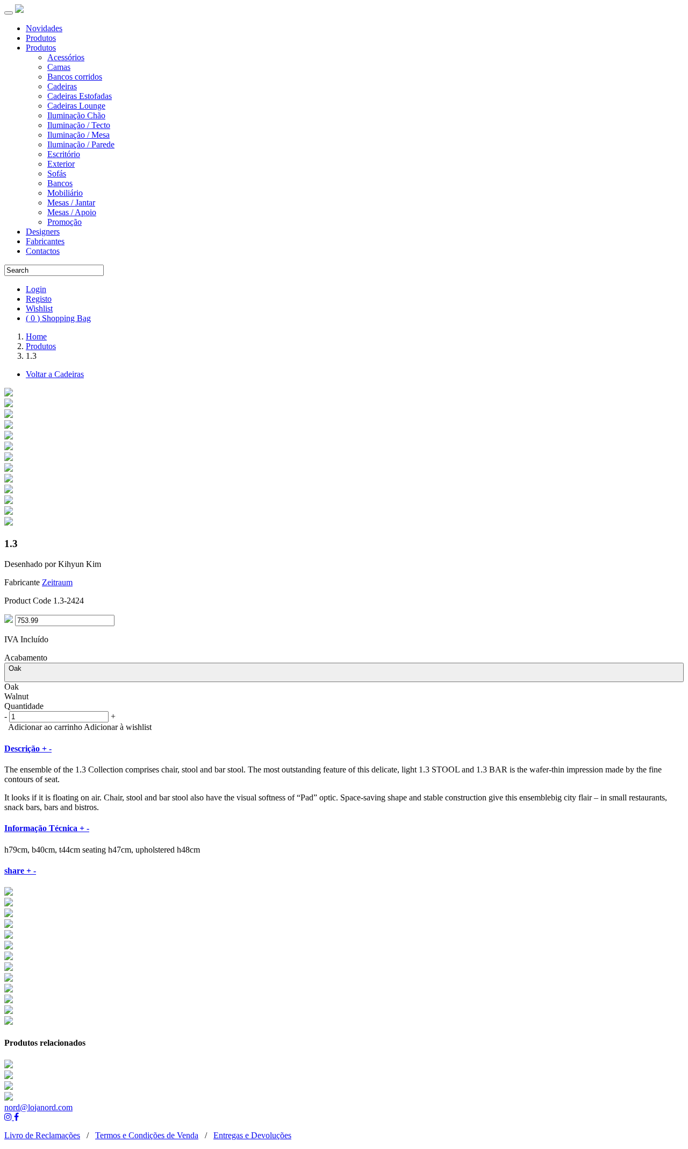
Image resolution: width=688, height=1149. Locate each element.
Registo (39, 298)
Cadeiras (62, 86)
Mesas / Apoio (71, 212)
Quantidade (24, 706)
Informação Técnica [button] (46, 828)
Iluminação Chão (76, 115)
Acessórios (65, 57)
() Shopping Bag (58, 318)
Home (36, 336)
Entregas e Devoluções (252, 1135)
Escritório (63, 154)
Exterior (61, 163)
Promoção (64, 221)
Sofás (56, 173)
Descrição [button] (28, 748)
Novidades (44, 28)
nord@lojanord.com (38, 1107)
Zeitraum (57, 582)
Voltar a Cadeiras (55, 374)
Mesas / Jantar (71, 202)
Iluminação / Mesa (78, 134)
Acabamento (25, 657)
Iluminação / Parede (80, 144)
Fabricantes (45, 241)
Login (36, 289)
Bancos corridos (74, 76)
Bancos (60, 183)
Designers (43, 231)
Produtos (41, 37)
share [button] (20, 870)
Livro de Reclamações (42, 1135)
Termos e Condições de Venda (146, 1135)
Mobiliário (65, 192)
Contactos (43, 251)
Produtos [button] (41, 47)
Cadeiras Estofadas (79, 96)
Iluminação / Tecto (78, 125)
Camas (58, 67)
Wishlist (39, 308)
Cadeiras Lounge (76, 105)
